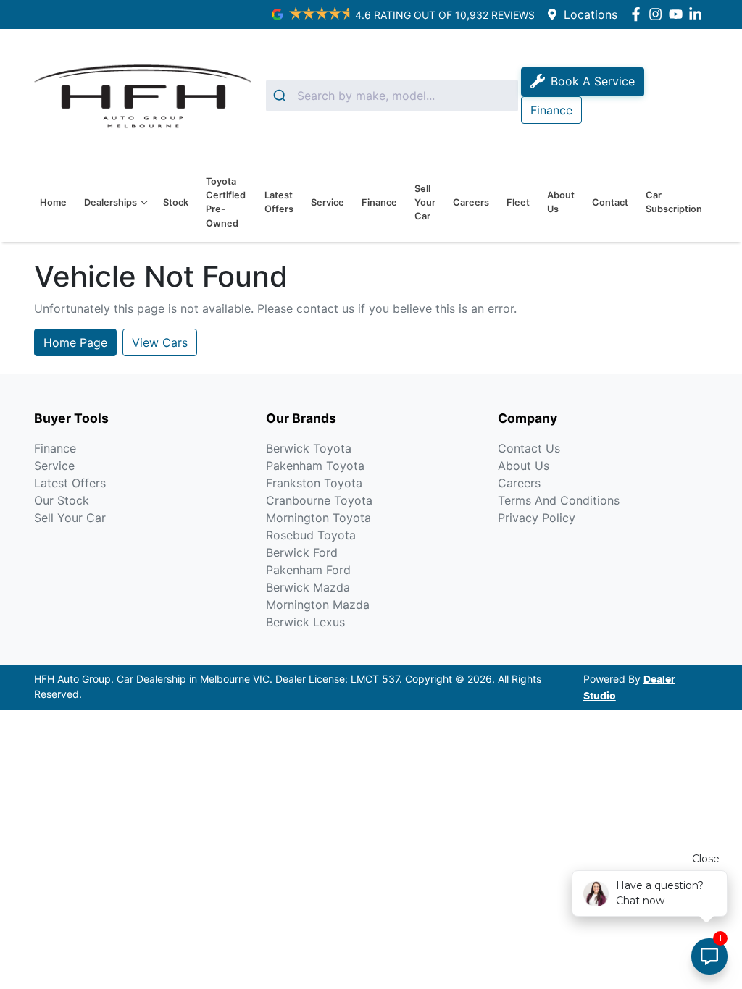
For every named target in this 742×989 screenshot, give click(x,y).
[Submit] (281, 95)
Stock (175, 202)
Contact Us (529, 448)
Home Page (75, 342)
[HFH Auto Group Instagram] (658, 14)
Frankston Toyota (314, 483)
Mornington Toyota (318, 517)
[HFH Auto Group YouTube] (678, 14)
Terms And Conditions (559, 500)
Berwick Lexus (305, 622)
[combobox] (392, 95)
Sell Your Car (424, 202)
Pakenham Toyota (315, 465)
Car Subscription (674, 202)
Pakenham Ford (308, 570)
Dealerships (110, 202)
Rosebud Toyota (311, 535)
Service (327, 202)
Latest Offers (278, 202)
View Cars (160, 342)
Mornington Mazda (318, 604)
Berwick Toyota (308, 448)
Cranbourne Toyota (319, 500)
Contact (610, 202)
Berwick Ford (302, 552)
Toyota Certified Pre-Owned (226, 202)
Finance (379, 202)
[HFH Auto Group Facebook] (639, 14)
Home (53, 202)
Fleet (518, 202)
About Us (561, 202)
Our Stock (61, 500)
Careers (471, 202)
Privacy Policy (536, 517)
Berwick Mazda (308, 587)
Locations (590, 14)
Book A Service (593, 81)
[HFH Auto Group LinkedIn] (698, 14)
